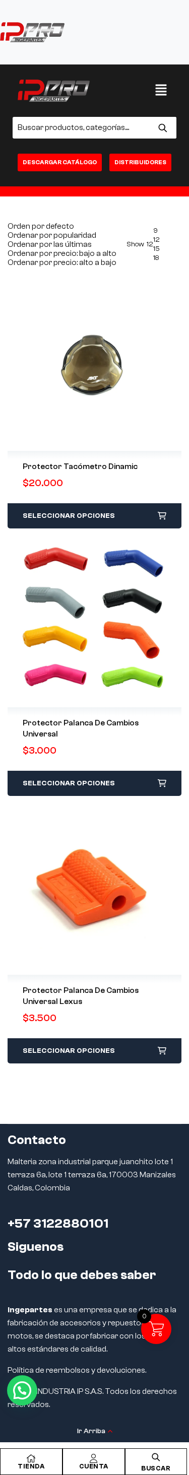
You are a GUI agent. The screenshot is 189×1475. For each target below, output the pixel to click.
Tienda (31, 1466)
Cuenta (93, 1466)
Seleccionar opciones (69, 516)
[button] (161, 91)
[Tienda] (31, 1458)
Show (135, 244)
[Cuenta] (93, 1458)
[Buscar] (162, 127)
